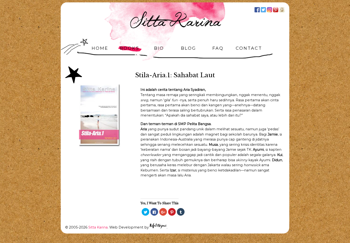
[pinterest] (275, 9)
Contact (249, 48)
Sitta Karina (98, 227)
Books (129, 48)
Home (100, 48)
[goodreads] (282, 9)
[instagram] (269, 9)
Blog (188, 48)
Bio (159, 48)
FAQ (218, 48)
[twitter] (263, 9)
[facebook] (257, 9)
